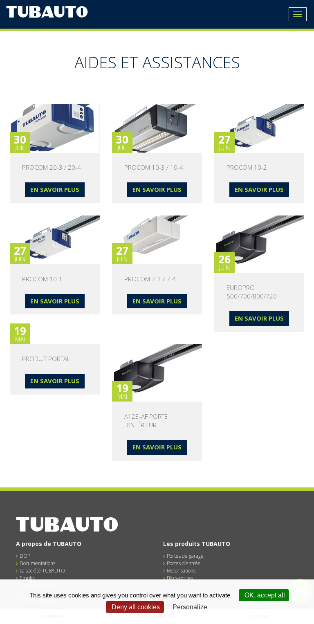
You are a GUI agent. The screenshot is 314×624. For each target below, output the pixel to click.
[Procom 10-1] (55, 240)
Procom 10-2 (247, 167)
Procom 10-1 (42, 279)
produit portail (46, 359)
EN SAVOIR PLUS (54, 189)
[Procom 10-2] (259, 128)
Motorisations (181, 570)
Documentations (37, 563)
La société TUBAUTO (42, 570)
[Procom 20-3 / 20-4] (55, 128)
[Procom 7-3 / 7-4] (157, 240)
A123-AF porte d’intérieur (146, 420)
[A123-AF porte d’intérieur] (157, 373)
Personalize (190, 607)
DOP (25, 555)
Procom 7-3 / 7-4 (150, 279)
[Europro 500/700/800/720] (259, 244)
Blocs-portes (180, 578)
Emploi (27, 578)
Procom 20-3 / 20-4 (51, 167)
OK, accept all (264, 595)
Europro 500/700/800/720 (252, 291)
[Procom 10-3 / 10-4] (157, 128)
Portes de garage (185, 555)
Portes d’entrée (184, 563)
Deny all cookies (135, 607)
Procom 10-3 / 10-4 (153, 167)
